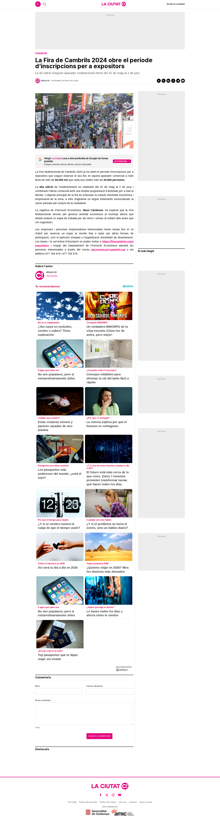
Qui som (122, 802)
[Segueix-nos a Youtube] (120, 795)
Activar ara (120, 161)
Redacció (45, 81)
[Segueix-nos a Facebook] (100, 795)
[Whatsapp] (173, 81)
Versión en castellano (176, 4)
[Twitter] (164, 81)
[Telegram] (178, 81)
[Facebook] (159, 81)
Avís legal (72, 802)
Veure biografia (51, 276)
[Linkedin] (168, 81)
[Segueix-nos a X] (107, 795)
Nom (37, 686)
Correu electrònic (95, 686)
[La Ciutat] (114, 4)
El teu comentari (43, 700)
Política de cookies (108, 802)
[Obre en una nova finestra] (97, 812)
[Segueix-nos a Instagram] (113, 795)
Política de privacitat (88, 802)
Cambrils (41, 53)
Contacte (133, 802)
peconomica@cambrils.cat (108, 249)
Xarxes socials (145, 802)
